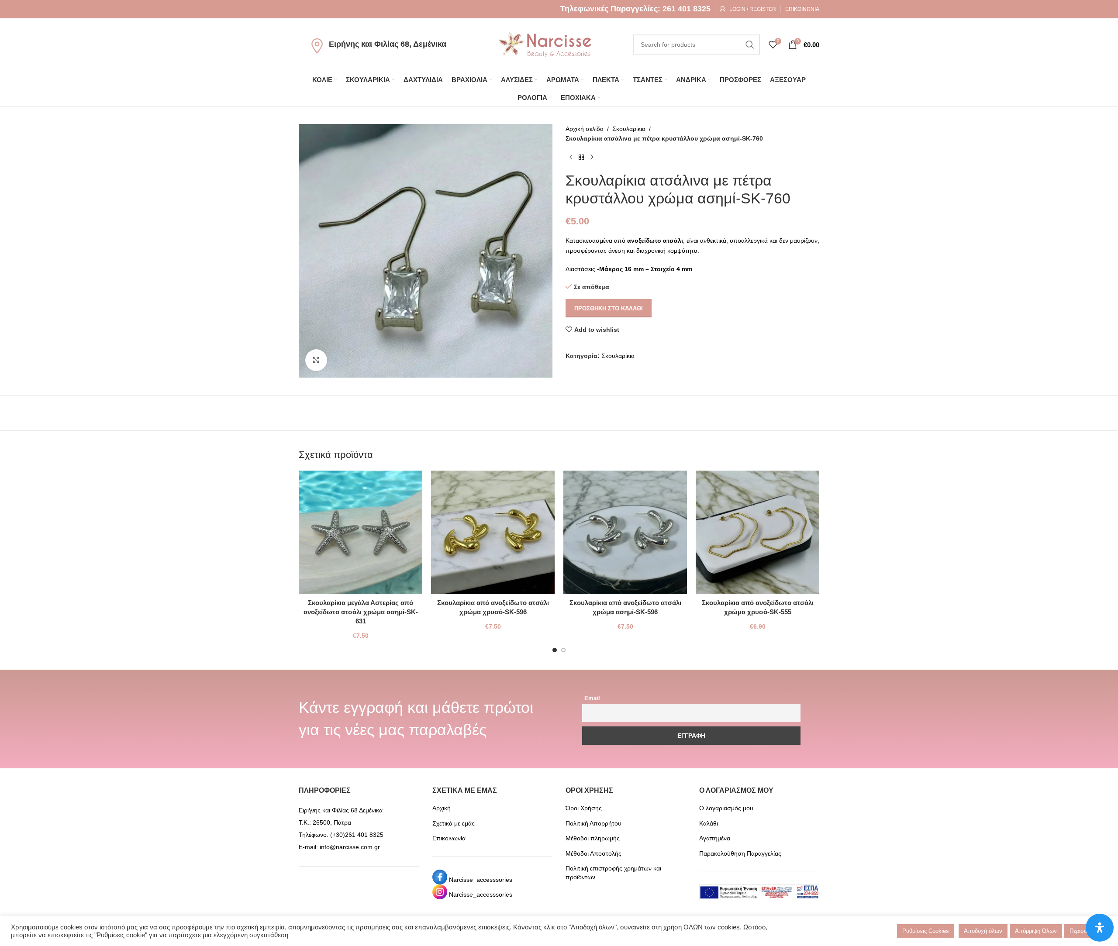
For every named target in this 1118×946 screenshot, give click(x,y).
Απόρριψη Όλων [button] (1036, 931)
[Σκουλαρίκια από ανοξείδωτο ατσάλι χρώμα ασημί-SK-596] (625, 532)
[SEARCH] (750, 44)
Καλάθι (708, 823)
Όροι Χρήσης (584, 808)
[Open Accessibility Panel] (1100, 928)
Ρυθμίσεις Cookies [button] (925, 931)
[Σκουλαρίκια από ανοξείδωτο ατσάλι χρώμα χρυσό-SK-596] (493, 532)
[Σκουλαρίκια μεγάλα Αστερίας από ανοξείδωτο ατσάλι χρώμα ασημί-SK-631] (360, 532)
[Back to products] (581, 157)
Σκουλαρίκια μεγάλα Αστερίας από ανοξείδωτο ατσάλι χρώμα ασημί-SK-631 (361, 612)
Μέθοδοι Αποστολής (593, 853)
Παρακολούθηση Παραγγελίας (740, 853)
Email (592, 698)
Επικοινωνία (449, 838)
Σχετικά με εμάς (453, 823)
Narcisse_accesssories (480, 879)
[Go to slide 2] (563, 650)
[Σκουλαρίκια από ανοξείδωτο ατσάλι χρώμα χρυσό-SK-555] (757, 532)
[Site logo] (545, 44)
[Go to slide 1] (554, 650)
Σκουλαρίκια (628, 128)
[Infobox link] (635, 8)
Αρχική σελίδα (585, 128)
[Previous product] (571, 157)
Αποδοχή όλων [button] (983, 931)
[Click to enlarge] (316, 360)
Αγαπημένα (714, 838)
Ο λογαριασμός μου (726, 808)
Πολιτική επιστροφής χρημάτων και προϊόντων (613, 873)
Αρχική (441, 808)
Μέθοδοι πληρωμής (593, 838)
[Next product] (592, 157)
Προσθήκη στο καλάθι (608, 308)
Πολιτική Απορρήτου (593, 823)
